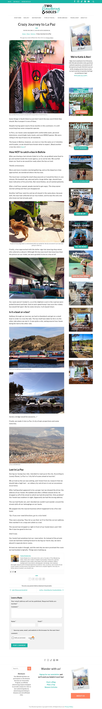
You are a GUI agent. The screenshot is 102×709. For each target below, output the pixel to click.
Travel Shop (74, 17)
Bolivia (33, 34)
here (22, 147)
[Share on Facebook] (29, 579)
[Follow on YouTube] (88, 2)
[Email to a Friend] (36, 579)
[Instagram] (10, 572)
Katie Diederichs (45, 30)
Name (13, 621)
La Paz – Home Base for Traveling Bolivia (50, 590)
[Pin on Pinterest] (40, 579)
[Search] (93, 1)
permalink (49, 586)
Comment (15, 607)
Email (40, 621)
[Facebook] (13, 572)
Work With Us (26, 1)
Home (24, 34)
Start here (17, 17)
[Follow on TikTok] (82, 2)
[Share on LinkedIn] (43, 579)
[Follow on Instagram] (78, 2)
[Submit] (29, 668)
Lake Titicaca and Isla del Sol (19, 590)
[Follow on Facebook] (75, 2)
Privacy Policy (49, 37)
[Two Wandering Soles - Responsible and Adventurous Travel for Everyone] (51, 9)
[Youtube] (15, 572)
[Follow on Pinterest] (85, 2)
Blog (9, 1)
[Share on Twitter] (33, 579)
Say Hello (16, 1)
